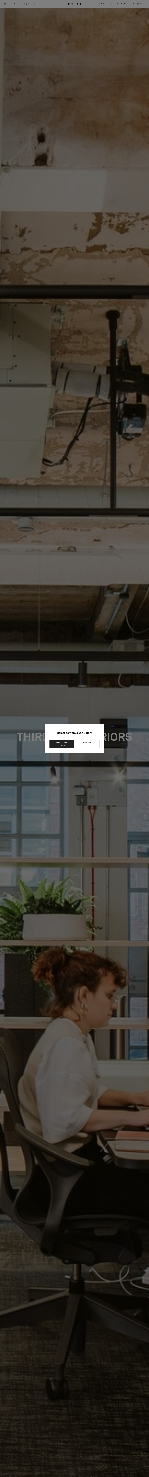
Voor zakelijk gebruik (61, 744)
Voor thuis (87, 742)
